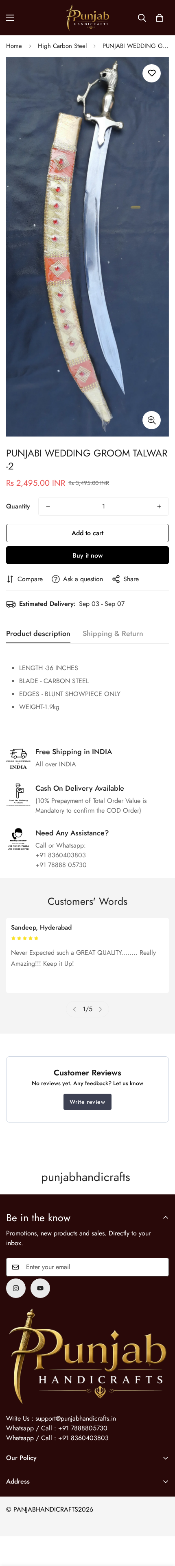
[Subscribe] (160, 1267)
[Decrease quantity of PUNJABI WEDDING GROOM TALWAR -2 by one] (48, 506)
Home (14, 45)
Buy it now (87, 555)
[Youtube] (40, 1288)
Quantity (18, 506)
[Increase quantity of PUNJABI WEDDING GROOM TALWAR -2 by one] (159, 506)
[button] (159, 18)
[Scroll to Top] (160, 1523)
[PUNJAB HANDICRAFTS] (87, 17)
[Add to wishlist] (151, 73)
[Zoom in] (151, 420)
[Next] (100, 1009)
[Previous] (74, 1009)
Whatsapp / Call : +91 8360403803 (57, 1438)
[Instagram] (16, 1288)
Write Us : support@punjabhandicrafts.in (61, 1418)
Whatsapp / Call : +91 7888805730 (56, 1428)
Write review (87, 1102)
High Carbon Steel (62, 45)
